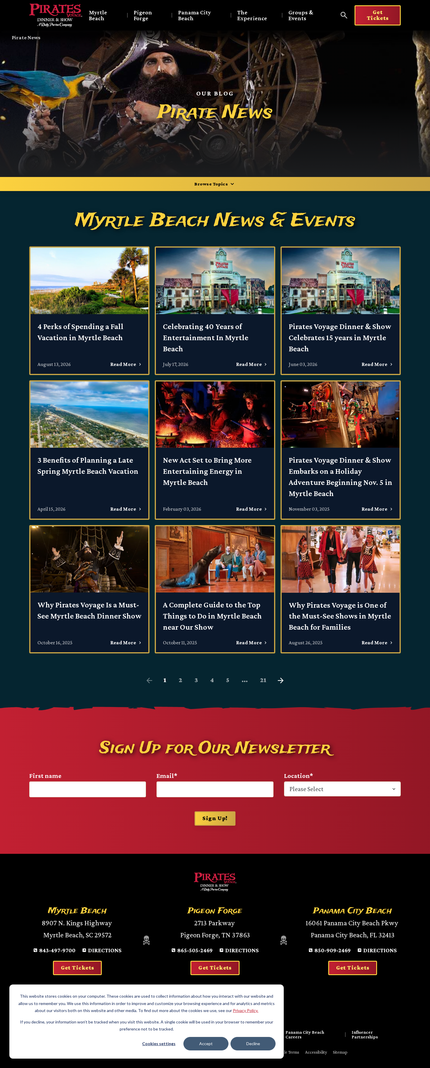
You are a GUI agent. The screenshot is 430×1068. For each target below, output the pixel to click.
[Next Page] (280, 681)
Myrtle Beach (98, 15)
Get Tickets (378, 15)
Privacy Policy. (245, 1010)
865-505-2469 (195, 950)
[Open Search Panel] (344, 15)
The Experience (252, 15)
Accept (206, 1043)
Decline (253, 1043)
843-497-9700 (57, 950)
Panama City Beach (194, 15)
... (245, 680)
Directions (104, 950)
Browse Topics (211, 183)
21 (263, 680)
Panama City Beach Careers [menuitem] (304, 1034)
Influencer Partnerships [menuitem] (365, 1034)
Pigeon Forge (143, 15)
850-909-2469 (332, 950)
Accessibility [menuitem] (316, 1052)
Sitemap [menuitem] (340, 1052)
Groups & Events (300, 15)
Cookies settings (159, 1043)
